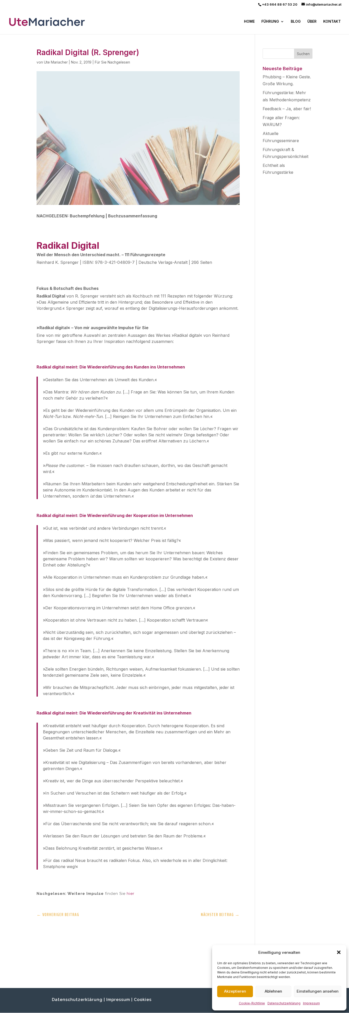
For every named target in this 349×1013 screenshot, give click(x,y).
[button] (338, 952)
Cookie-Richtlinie (252, 1003)
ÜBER (312, 21)
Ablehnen (273, 991)
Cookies (143, 999)
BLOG (296, 21)
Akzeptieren (235, 991)
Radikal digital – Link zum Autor (69, 935)
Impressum (311, 1003)
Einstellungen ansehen (318, 991)
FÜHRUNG (270, 21)
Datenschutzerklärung (283, 1003)
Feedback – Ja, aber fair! (287, 108)
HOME (249, 21)
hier (130, 893)
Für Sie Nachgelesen (112, 62)
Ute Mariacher (56, 62)
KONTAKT (332, 21)
